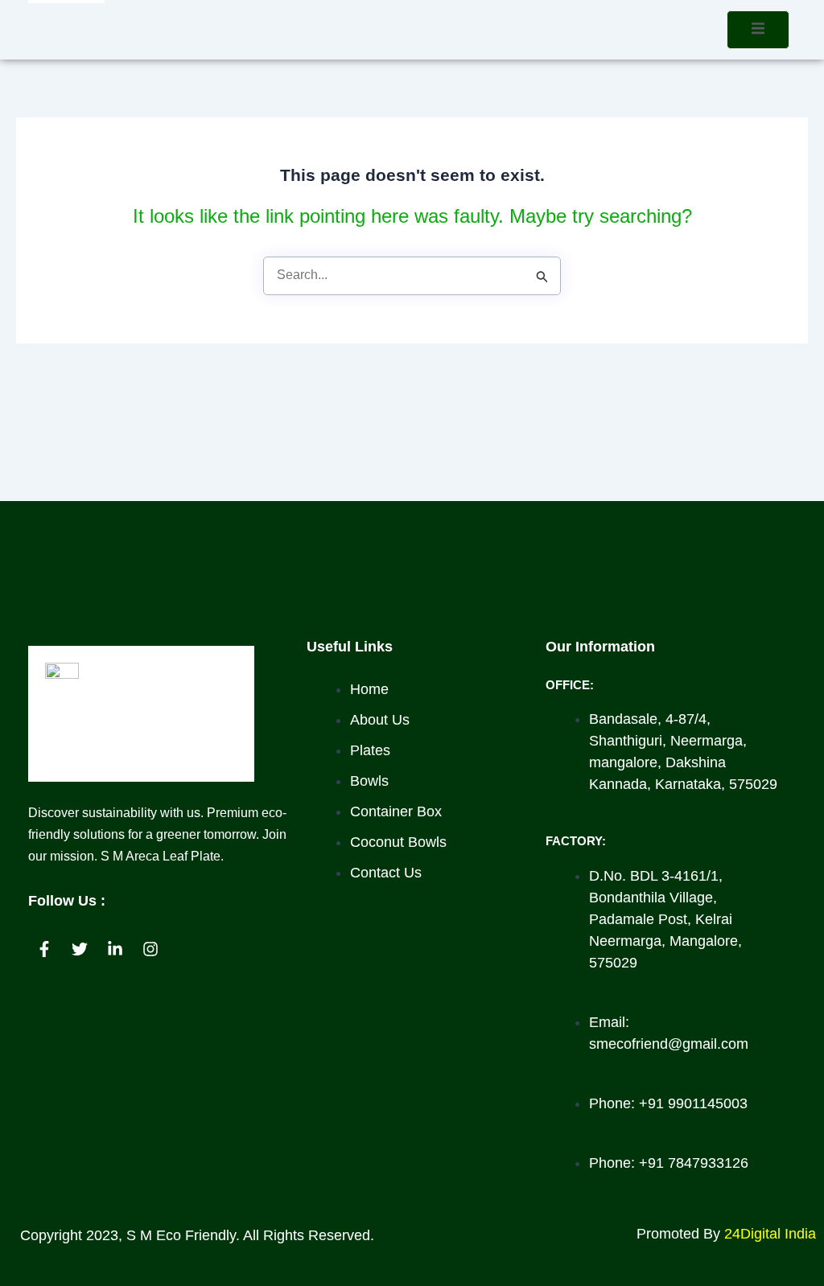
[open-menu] (758, 29)
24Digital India (770, 1234)
